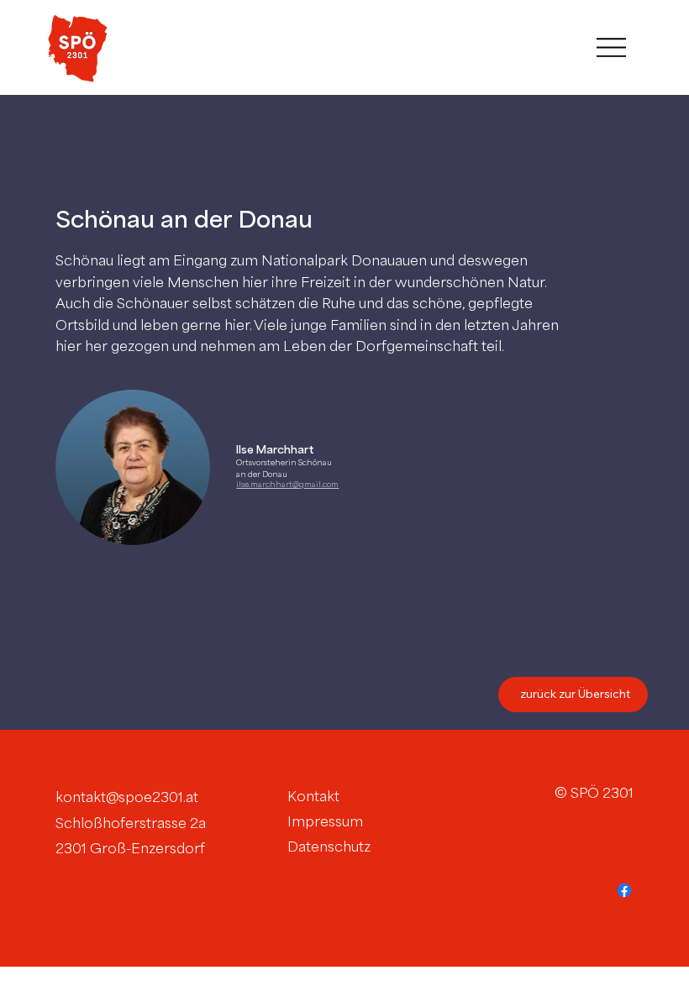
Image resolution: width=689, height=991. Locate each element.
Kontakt (313, 796)
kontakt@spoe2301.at (126, 797)
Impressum (325, 821)
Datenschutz (329, 846)
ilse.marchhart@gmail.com (287, 484)
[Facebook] (624, 890)
